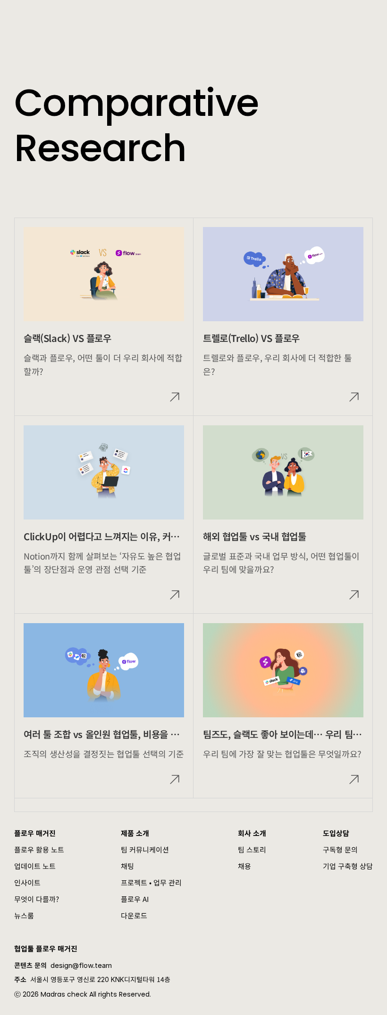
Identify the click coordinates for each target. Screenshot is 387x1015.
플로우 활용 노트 (39, 849)
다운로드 (134, 915)
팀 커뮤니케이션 (145, 849)
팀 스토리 (252, 849)
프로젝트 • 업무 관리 (151, 882)
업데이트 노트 (35, 866)
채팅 (127, 866)
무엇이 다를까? (36, 899)
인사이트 (27, 882)
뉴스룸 (24, 915)
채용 (244, 866)
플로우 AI (135, 899)
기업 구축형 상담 (348, 866)
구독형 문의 (340, 849)
